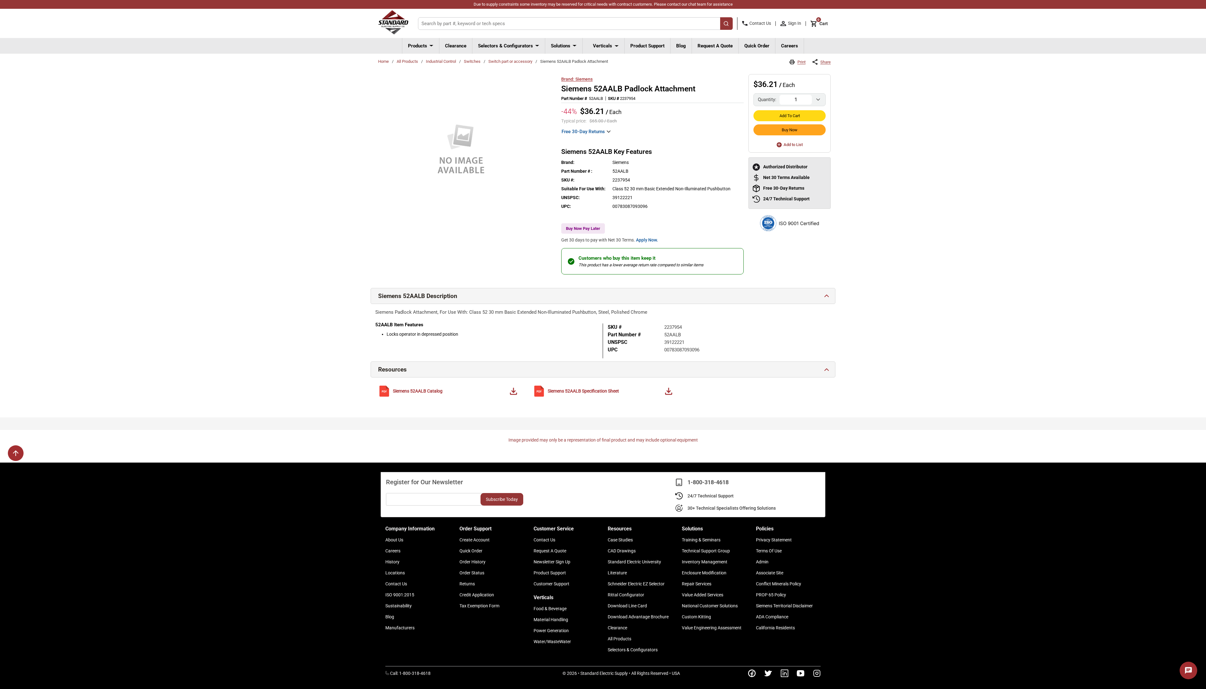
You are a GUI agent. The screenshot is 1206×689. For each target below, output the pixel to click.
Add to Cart (790, 115)
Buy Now (789, 129)
